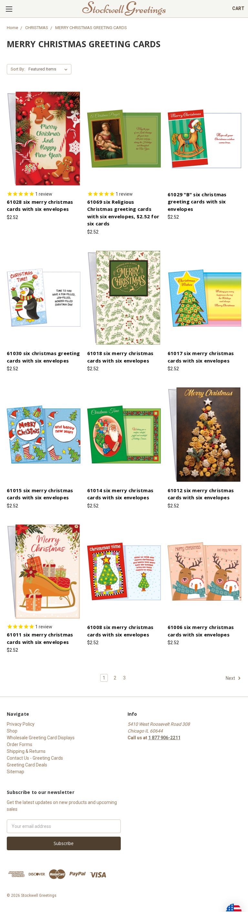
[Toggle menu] (9, 9)
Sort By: (18, 69)
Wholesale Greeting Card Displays (41, 737)
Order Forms (19, 744)
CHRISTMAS (36, 27)
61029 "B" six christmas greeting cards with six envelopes (197, 201)
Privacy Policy (21, 724)
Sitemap (15, 771)
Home (12, 27)
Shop (12, 730)
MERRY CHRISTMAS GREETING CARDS (91, 27)
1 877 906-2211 (164, 737)
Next (231, 678)
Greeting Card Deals (27, 764)
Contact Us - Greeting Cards (35, 758)
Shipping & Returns (26, 751)
